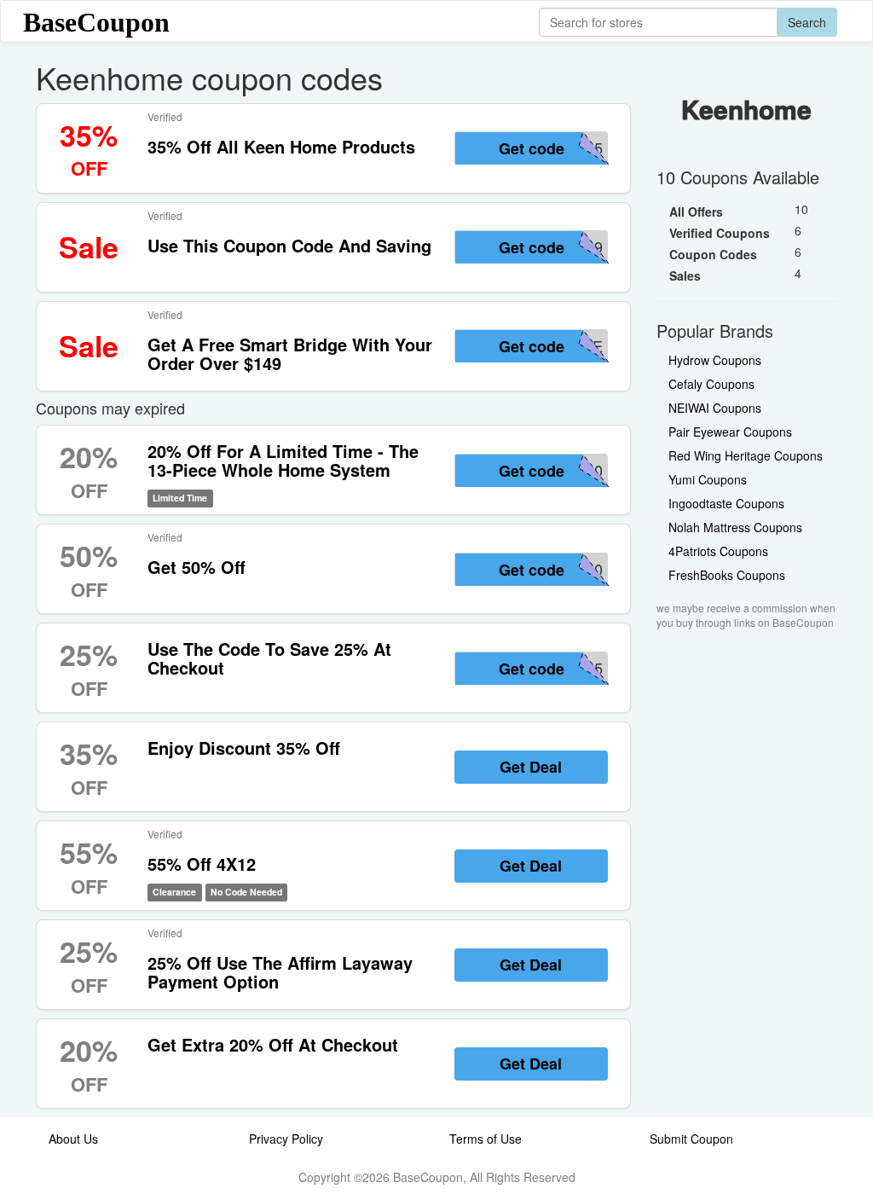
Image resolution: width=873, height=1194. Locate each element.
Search (807, 22)
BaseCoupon (96, 22)
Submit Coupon (691, 1138)
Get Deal (531, 767)
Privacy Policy (286, 1138)
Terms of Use (485, 1138)
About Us (73, 1138)
